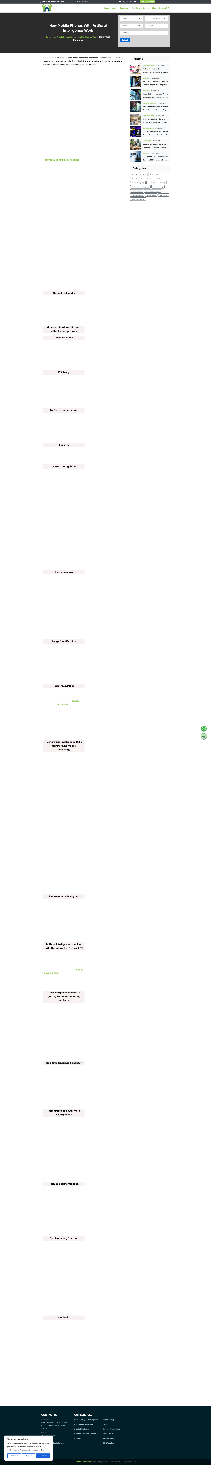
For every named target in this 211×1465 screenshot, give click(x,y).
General (163, 195)
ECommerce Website (84, 1424)
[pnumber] (203, 736)
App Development (149, 128)
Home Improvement (149, 103)
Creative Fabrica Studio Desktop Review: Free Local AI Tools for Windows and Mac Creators (155, 134)
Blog (154, 8)
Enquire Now (148, 2)
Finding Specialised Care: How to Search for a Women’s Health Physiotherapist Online (155, 71)
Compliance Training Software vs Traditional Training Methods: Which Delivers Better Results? (155, 146)
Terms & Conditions (83, 1462)
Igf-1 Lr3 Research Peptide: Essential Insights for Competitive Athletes (155, 84)
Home (106, 8)
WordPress (136, 191)
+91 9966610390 (83, 2)
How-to (151, 183)
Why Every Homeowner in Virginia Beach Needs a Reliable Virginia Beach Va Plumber (155, 109)
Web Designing (138, 183)
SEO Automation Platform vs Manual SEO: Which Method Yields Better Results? (155, 121)
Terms (78, 1438)
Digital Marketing (148, 65)
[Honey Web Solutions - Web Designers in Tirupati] (47, 8)
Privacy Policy (109, 1438)
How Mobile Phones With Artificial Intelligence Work (75, 37)
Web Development (153, 178)
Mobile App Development (86, 1434)
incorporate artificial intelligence (61, 160)
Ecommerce (158, 187)
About (114, 8)
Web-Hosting (137, 195)
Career (146, 8)
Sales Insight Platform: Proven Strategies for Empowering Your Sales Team (155, 96)
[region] (28, 1448)
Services (124, 8)
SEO (162, 183)
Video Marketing (138, 199)
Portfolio (136, 8)
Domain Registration (111, 1429)
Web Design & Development (87, 1420)
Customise (14, 1456)
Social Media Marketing (140, 187)
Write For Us (108, 1434)
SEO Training (108, 1443)
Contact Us (164, 8)
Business (146, 78)
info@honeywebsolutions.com (53, 2)
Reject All (29, 1456)
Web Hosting (108, 1420)
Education (151, 195)
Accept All (43, 1456)
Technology (147, 141)
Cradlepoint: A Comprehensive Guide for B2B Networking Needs (155, 158)
